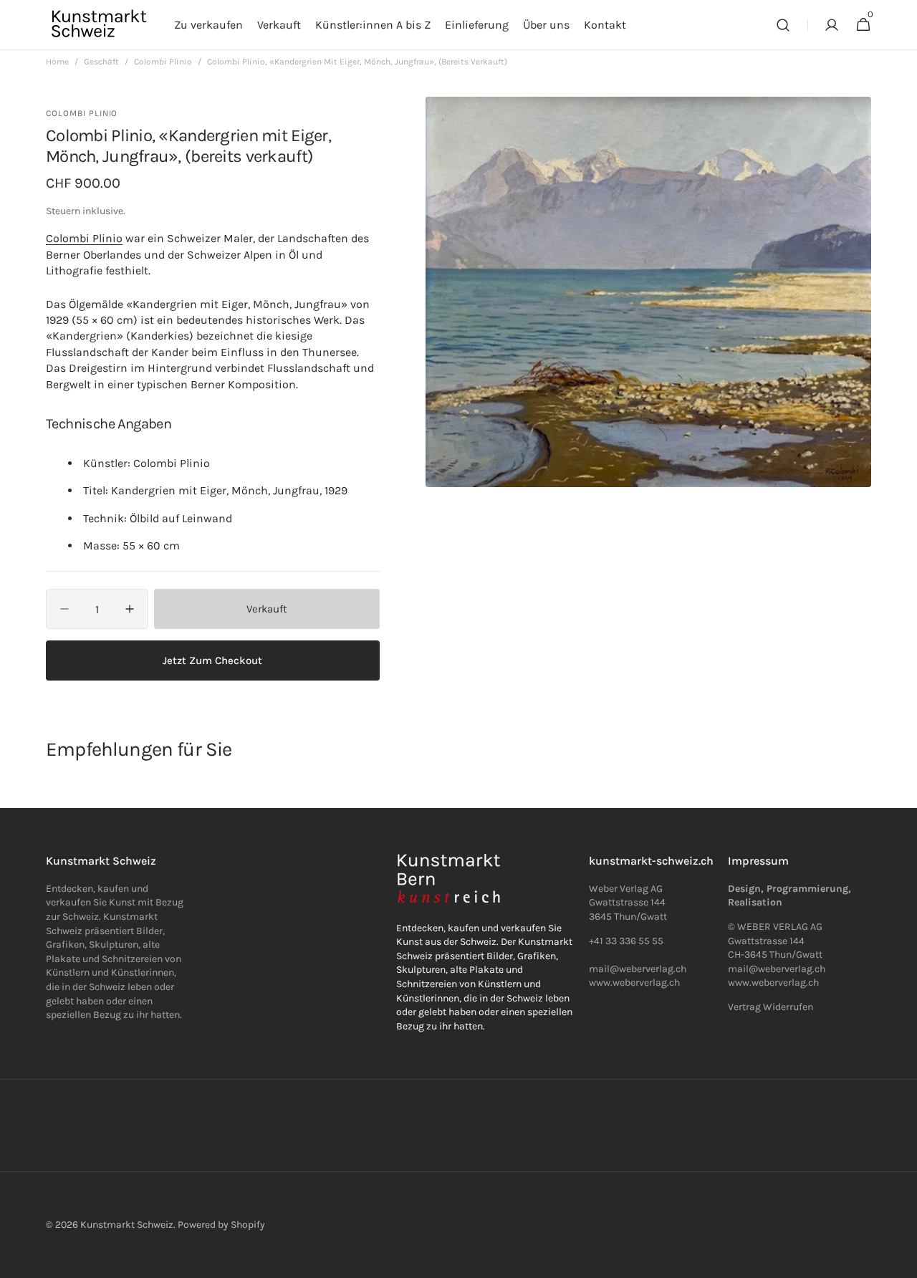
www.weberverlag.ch (634, 982)
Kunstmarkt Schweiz (126, 1225)
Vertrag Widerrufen (770, 1007)
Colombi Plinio (163, 62)
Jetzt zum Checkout (212, 660)
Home (57, 62)
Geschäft (101, 62)
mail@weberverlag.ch (776, 969)
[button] (783, 25)
